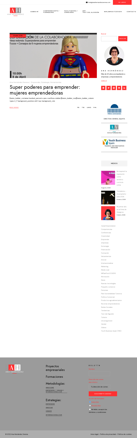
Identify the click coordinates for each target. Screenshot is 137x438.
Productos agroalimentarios (111, 300)
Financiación (105, 250)
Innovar (103, 260)
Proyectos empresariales (55, 368)
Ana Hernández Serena (19, 82)
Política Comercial (108, 297)
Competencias (106, 229)
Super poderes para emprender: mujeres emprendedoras (45, 89)
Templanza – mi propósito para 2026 (121, 194)
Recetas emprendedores (110, 304)
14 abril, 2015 (17, 36)
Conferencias (106, 233)
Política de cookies (125, 434)
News (103, 280)
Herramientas (55, 82)
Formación (105, 253)
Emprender (35, 82)
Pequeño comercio (108, 287)
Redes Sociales (106, 307)
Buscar (103, 34)
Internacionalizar (107, 263)
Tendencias (105, 310)
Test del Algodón (107, 314)
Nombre (92, 369)
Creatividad (105, 236)
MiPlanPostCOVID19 (108, 273)
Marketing (104, 266)
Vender (103, 324)
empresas (105, 243)
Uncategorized (106, 321)
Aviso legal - (95, 434)
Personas (104, 290)
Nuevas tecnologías (108, 283)
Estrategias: (53, 400)
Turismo (104, 317)
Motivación (105, 277)
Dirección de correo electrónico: (96, 380)
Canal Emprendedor (108, 226)
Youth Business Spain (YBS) (111, 331)
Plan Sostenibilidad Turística (111, 294)
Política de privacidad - (108, 434)
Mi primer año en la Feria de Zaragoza (122, 209)
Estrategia (45, 82)
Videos (103, 327)
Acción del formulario (96, 399)
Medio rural (105, 270)
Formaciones (54, 376)
